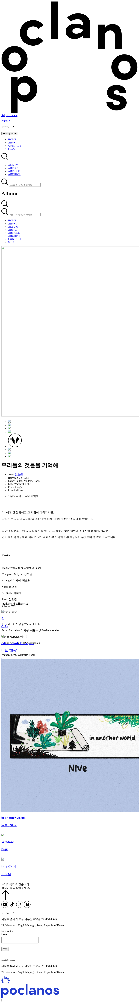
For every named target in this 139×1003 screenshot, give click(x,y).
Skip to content (9, 115)
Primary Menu (9, 133)
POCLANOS (8, 121)
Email (4, 934)
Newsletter (7, 931)
